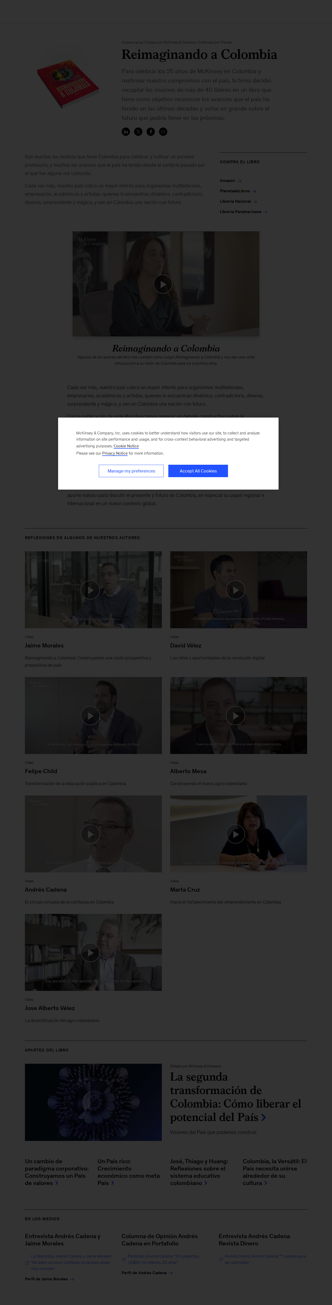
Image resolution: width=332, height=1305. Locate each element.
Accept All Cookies (198, 471)
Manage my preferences (131, 471)
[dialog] (168, 454)
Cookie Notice (126, 446)
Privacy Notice (115, 453)
